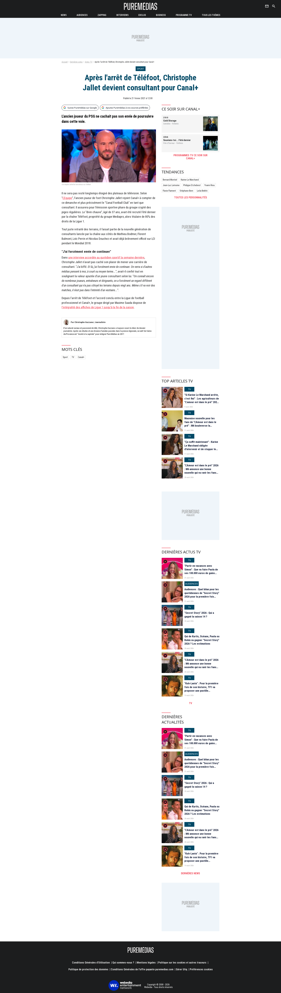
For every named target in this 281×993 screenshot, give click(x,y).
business (161, 15)
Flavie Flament (169, 190)
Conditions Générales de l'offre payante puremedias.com (142, 969)
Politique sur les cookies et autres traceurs (182, 962)
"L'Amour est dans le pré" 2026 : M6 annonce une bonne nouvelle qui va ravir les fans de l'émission (201, 471)
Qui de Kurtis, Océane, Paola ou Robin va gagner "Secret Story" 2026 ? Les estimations (201, 640)
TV (73, 357)
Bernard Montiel (170, 179)
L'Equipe (67, 198)
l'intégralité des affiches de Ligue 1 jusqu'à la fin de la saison (98, 307)
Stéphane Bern (186, 190)
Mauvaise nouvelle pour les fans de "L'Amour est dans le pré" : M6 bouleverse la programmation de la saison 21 (201, 424)
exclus (142, 15)
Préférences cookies (201, 969)
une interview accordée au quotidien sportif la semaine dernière (106, 257)
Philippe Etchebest (192, 185)
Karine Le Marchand (190, 179)
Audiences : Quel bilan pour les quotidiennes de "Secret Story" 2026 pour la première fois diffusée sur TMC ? (201, 595)
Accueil (65, 62)
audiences (82, 15)
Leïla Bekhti (202, 190)
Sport (65, 357)
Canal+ (81, 357)
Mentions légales (146, 962)
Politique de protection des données (88, 969)
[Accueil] (140, 6)
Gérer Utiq (181, 969)
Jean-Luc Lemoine (171, 185)
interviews (122, 15)
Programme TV (184, 15)
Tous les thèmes (211, 15)
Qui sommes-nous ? (123, 962)
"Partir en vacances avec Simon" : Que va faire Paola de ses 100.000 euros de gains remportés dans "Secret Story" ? (201, 573)
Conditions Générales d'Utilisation (91, 962)
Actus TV (88, 62)
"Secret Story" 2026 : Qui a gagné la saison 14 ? (199, 614)
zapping (102, 15)
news (64, 15)
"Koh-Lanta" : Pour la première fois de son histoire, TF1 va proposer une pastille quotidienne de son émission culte (201, 691)
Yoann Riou (209, 185)
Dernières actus (76, 62)
